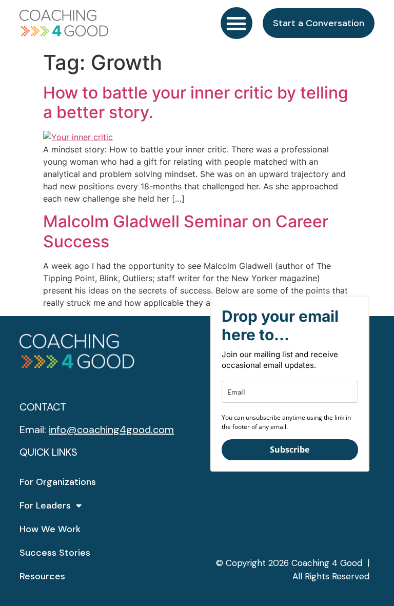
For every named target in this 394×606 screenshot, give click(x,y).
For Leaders (45, 505)
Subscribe (289, 449)
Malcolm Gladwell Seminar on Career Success (185, 231)
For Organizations (57, 482)
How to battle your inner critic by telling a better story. (195, 102)
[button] (236, 23)
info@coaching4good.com (111, 429)
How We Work (50, 529)
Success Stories (54, 552)
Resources (42, 576)
